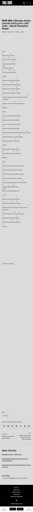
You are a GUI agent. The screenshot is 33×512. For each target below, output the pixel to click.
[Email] (29, 426)
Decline (20, 509)
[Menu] (30, 2)
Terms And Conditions (16, 496)
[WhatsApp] (25, 426)
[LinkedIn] (16, 426)
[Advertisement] (16, 10)
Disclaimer (16, 494)
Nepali (17, 32)
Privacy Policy (16, 492)
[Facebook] (4, 426)
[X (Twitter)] (8, 426)
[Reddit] (21, 426)
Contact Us (16, 490)
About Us (16, 487)
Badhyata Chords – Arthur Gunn (12, 454)
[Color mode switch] (24, 3)
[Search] (27, 2)
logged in (13, 478)
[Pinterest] (12, 426)
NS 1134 (5, 415)
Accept (12, 509)
